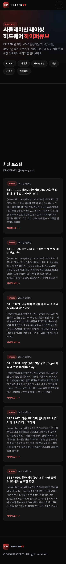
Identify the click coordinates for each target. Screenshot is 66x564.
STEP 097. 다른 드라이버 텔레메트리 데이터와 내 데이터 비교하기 (32, 420)
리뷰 (54, 63)
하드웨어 (24, 71)
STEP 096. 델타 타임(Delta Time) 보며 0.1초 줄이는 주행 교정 (31, 479)
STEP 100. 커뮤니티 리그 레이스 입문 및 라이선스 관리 (33, 251)
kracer (9, 63)
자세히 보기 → (13, 227)
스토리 (9, 71)
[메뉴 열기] (59, 5)
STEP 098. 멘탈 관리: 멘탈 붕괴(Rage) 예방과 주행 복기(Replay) (32, 365)
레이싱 (24, 63)
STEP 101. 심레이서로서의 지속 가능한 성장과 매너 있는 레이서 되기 (32, 192)
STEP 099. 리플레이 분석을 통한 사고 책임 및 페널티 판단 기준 (32, 306)
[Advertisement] (33, 126)
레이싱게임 (39, 63)
